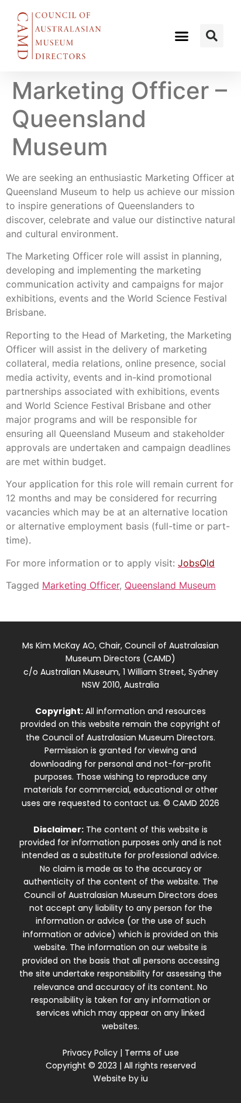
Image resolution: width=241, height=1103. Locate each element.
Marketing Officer (80, 585)
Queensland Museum (170, 585)
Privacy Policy (90, 1052)
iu (144, 1078)
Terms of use (152, 1052)
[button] (182, 36)
